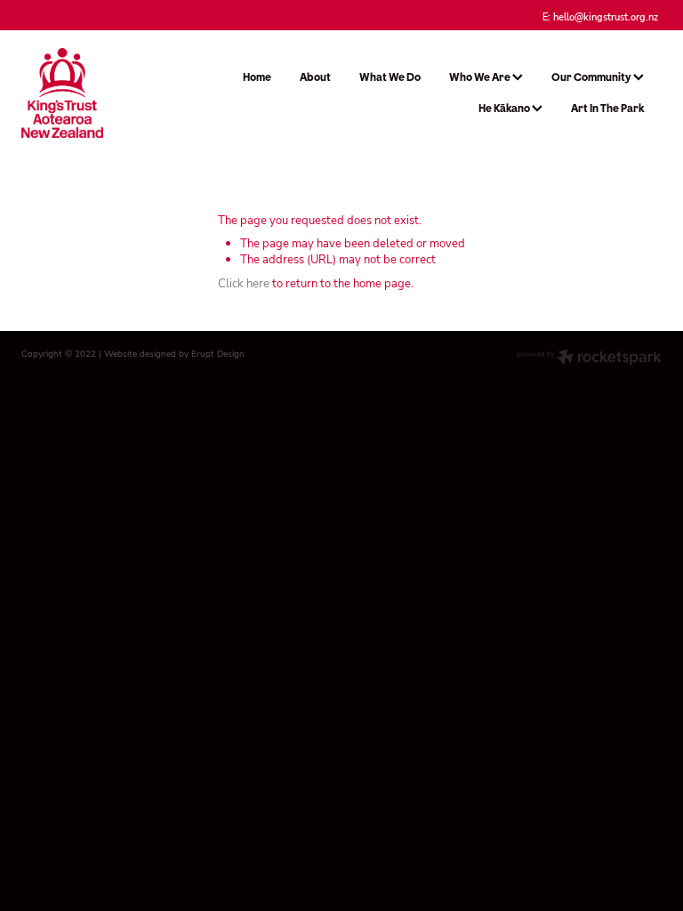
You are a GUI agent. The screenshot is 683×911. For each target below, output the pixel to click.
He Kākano (505, 108)
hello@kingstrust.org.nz (605, 15)
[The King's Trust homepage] (85, 93)
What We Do (390, 77)
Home (257, 77)
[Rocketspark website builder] (589, 358)
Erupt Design (218, 353)
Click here (243, 283)
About (315, 77)
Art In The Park (607, 108)
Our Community (592, 77)
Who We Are (480, 77)
